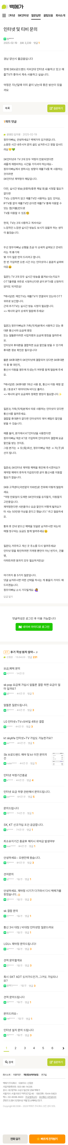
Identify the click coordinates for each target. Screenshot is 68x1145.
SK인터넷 (23, 15)
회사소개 (60, 15)
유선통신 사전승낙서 (47, 1097)
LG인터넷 (10, 15)
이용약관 (16, 1075)
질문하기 (58, 108)
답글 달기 (8, 596)
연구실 (44, 1075)
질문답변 (36, 15)
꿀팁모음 (48, 15)
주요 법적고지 (31, 1097)
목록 (7, 108)
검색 (10, 1062)
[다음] (61, 1048)
